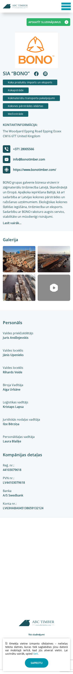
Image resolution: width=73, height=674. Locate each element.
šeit (35, 653)
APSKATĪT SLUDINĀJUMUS (44, 22)
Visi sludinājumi (36, 634)
